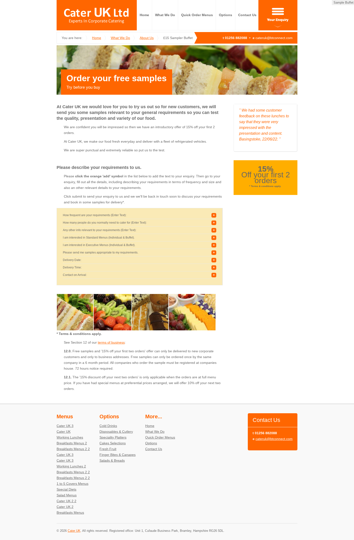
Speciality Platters (112, 437)
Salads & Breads (112, 460)
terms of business (111, 342)
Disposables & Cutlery (116, 431)
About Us (147, 38)
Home (144, 15)
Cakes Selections (112, 443)
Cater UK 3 (65, 426)
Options (225, 15)
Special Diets (66, 489)
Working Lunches (70, 437)
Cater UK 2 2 (66, 501)
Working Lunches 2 (71, 466)
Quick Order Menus (197, 15)
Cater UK (64, 431)
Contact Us (247, 15)
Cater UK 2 (65, 507)
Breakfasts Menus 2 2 (73, 449)
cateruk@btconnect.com (274, 38)
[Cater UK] (97, 15)
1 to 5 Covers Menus (72, 484)
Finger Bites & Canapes (117, 455)
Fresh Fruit (107, 449)
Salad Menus (67, 495)
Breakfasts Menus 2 (72, 443)
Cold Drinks (108, 426)
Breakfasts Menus (70, 512)
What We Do (165, 15)
